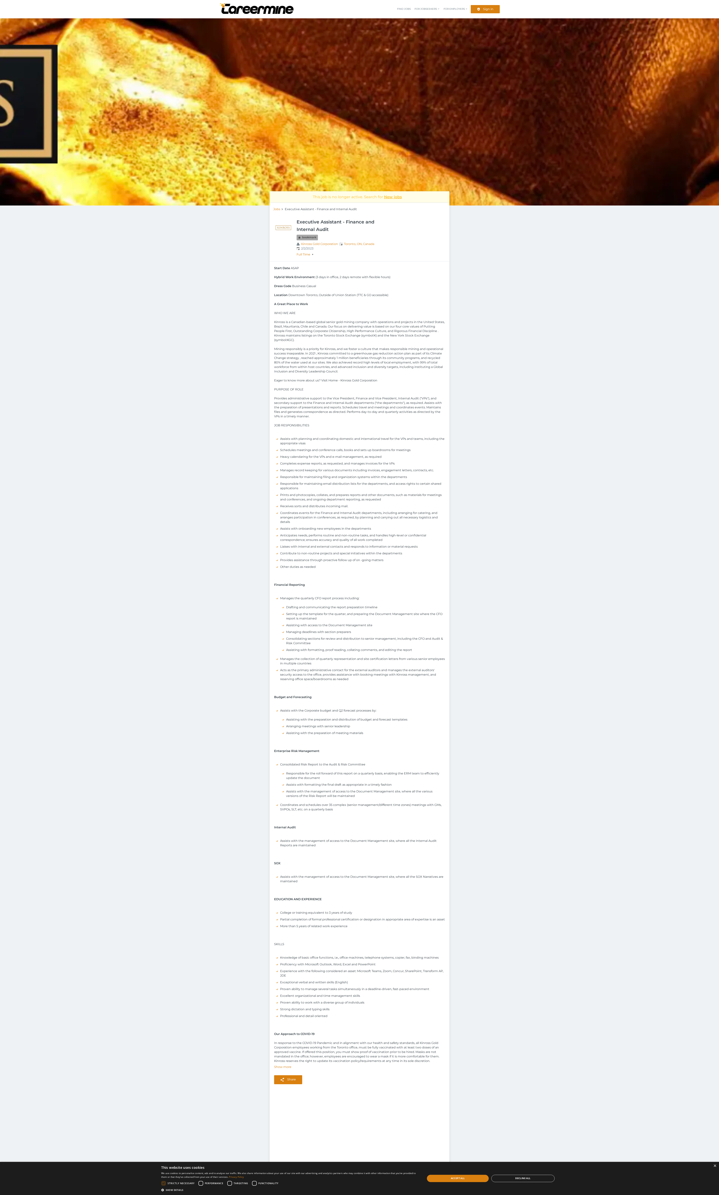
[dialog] (359, 1178)
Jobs (276, 209)
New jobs (393, 197)
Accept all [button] (458, 1178)
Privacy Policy (236, 1177)
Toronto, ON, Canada (359, 244)
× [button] (714, 1165)
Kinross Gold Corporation (319, 244)
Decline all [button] (522, 1178)
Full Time (303, 254)
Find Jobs (404, 8)
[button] (289, 1190)
